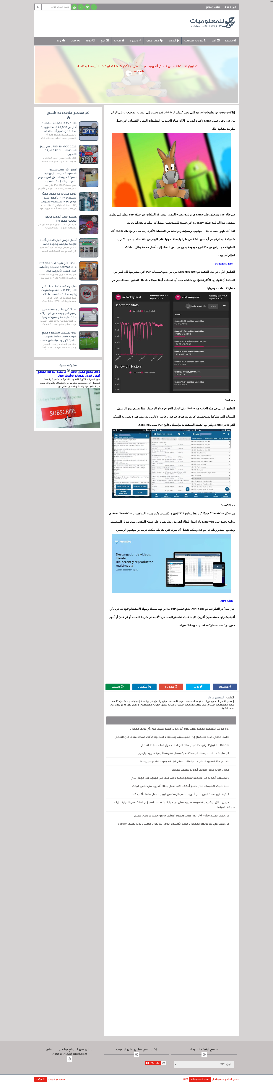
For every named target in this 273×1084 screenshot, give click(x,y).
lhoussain (136, 71)
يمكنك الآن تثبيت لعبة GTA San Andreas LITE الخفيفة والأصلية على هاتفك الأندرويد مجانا (58, 267)
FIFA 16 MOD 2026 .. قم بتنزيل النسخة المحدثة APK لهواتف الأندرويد (58, 150)
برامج (59, 40)
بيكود (39, 1079)
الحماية (118, 40)
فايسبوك (134, 40)
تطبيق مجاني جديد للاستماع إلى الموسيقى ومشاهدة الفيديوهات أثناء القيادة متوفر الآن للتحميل (172, 737)
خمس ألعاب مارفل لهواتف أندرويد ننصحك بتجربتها (200, 769)
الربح (103, 40)
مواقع (88, 40)
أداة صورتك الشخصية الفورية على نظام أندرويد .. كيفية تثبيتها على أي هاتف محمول (179, 728)
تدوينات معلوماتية (194, 40)
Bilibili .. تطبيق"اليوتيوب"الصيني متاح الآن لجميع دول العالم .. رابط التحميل (185, 745)
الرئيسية (229, 40)
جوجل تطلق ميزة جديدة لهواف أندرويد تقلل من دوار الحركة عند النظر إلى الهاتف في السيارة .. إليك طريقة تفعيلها (174, 805)
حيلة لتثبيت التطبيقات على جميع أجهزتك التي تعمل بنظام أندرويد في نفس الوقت (180, 786)
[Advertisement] (105, 23)
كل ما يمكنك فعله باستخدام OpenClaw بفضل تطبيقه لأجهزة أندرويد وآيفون (183, 753)
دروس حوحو (153, 40)
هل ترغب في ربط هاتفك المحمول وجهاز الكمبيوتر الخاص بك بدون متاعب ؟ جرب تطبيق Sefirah (173, 823)
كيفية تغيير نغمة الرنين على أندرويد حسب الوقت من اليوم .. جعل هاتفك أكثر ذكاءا (180, 794)
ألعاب (74, 40)
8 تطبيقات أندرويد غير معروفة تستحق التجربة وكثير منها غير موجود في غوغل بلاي (180, 777)
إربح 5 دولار (230, 6)
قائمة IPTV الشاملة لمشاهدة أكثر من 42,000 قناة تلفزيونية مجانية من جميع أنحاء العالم (59, 127)
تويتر (197, 686)
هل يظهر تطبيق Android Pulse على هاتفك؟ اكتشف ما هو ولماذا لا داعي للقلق (181, 815)
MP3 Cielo (226, 600)
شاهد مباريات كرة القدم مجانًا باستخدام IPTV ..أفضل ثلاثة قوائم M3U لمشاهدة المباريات (59, 197)
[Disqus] (171, 882)
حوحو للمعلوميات (200, 1079)
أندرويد (172, 40)
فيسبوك (223, 686)
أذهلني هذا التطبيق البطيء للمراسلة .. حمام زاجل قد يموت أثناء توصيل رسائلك (183, 761)
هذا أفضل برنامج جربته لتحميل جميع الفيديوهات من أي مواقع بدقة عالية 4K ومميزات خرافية (58, 313)
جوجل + (170, 686)
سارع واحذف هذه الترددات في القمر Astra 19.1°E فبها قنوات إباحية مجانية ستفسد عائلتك (59, 290)
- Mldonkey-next (225, 263)
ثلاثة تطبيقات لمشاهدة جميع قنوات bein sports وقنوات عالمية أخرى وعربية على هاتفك (58, 336)
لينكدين (143, 686)
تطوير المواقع (212, 6)
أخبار (214, 40)
